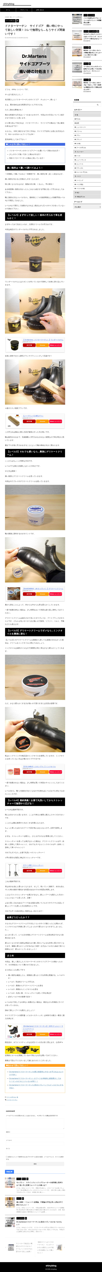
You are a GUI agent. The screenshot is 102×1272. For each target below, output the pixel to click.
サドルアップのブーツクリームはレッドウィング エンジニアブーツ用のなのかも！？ (93, 36)
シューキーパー (81, 127)
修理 (77, 123)
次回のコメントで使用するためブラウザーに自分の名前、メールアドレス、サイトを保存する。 (35, 1158)
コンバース (79, 164)
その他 (78, 143)
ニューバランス (81, 160)
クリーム (79, 131)
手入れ (78, 119)
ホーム (8, 10)
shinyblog (51, 1265)
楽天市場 (29, 345)
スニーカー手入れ (81, 172)
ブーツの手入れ (11, 1097)
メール (8, 1140)
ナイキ (78, 156)
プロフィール (24, 10)
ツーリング (79, 180)
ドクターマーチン (12, 1100)
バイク (79, 176)
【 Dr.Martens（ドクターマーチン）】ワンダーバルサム (43, 340)
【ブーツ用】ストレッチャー (33, 865)
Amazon (42, 345)
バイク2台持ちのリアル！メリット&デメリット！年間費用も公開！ (92, 20)
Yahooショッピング (55, 345)
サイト (8, 1148)
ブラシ (78, 135)
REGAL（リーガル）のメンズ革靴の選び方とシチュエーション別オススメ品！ (93, 52)
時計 (78, 192)
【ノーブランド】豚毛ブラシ (33, 416)
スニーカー (80, 152)
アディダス (79, 168)
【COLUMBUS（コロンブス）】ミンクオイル (39, 767)
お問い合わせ (40, 10)
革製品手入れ (81, 196)
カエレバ (31, 341)
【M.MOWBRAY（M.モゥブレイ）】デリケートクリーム (43, 589)
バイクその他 (80, 188)
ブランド (79, 139)
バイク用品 (79, 184)
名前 (8, 1132)
